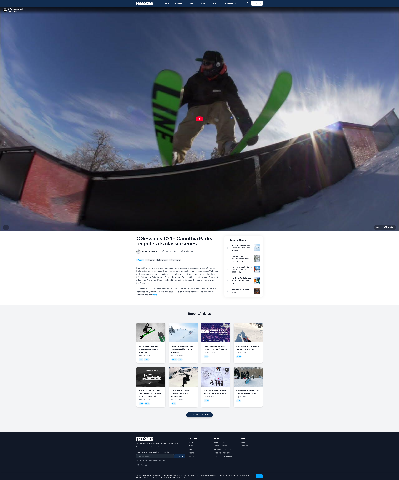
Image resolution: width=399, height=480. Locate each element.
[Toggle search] (248, 3)
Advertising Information (223, 449)
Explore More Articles (201, 415)
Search (191, 456)
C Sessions (150, 260)
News (191, 3)
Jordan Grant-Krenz (151, 251)
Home (190, 442)
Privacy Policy (219, 442)
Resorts (179, 3)
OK (259, 476)
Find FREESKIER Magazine (224, 456)
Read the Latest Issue (222, 453)
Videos (216, 3)
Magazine (229, 3)
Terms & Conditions (221, 446)
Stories (203, 3)
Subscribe (257, 3)
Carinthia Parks (162, 260)
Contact (243, 442)
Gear (165, 3)
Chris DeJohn (175, 260)
